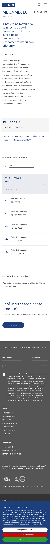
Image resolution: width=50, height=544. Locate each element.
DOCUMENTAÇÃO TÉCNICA (12, 423)
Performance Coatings (11, 454)
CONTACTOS (6, 434)
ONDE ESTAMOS (8, 427)
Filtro (4, 166)
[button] (21, 166)
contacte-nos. (39, 468)
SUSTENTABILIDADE (9, 416)
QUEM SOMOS (7, 413)
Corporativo (7, 447)
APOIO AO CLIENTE (9, 430)
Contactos (13, 325)
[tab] (25, 184)
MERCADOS (6, 420)
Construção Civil (9, 450)
